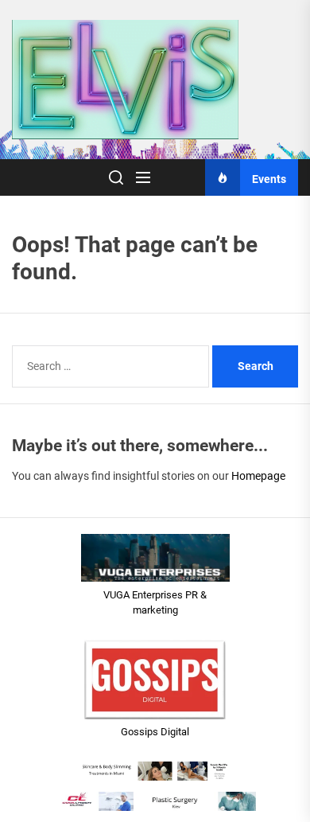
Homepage (258, 475)
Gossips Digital (155, 732)
